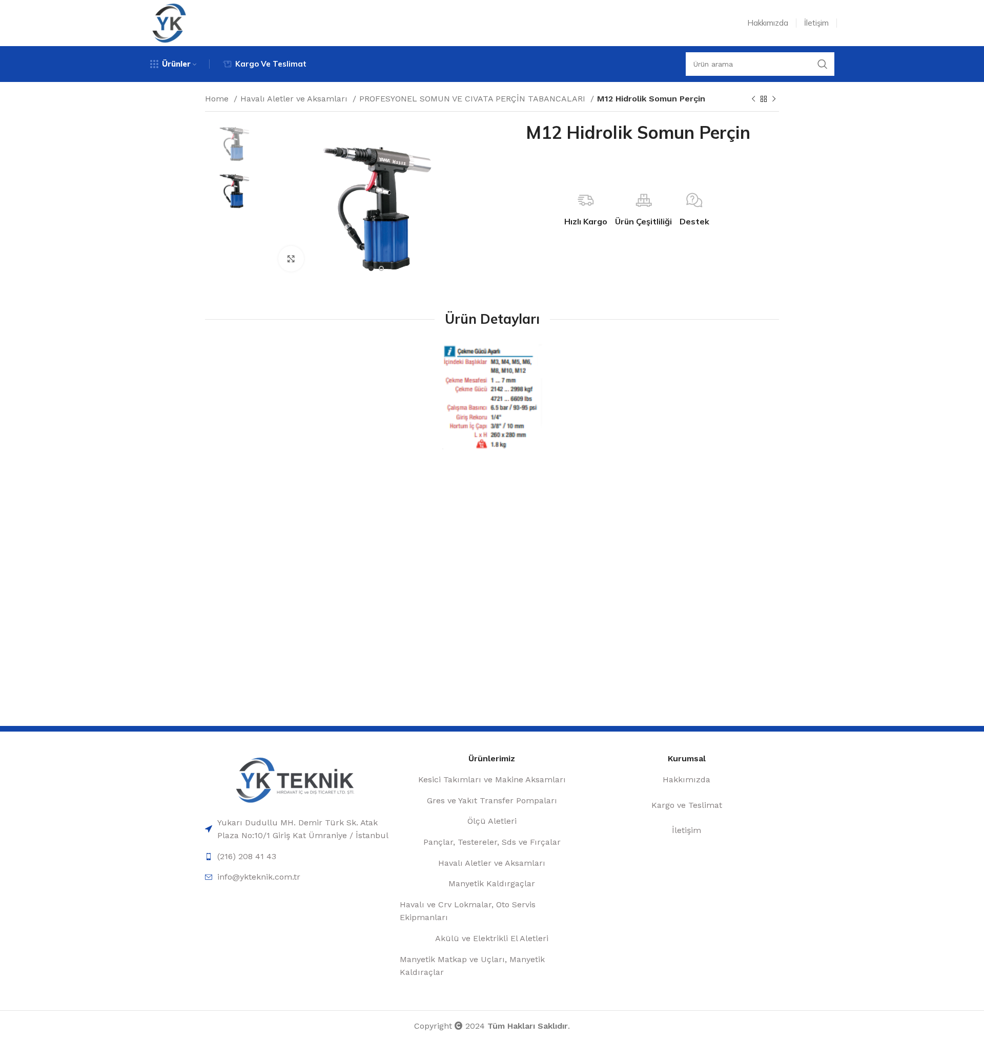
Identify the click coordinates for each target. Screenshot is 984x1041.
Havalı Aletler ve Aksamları (295, 98)
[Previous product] (753, 99)
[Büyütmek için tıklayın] (291, 259)
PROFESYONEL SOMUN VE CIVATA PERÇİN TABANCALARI (473, 98)
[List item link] (297, 829)
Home (218, 98)
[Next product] (774, 99)
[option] (234, 142)
